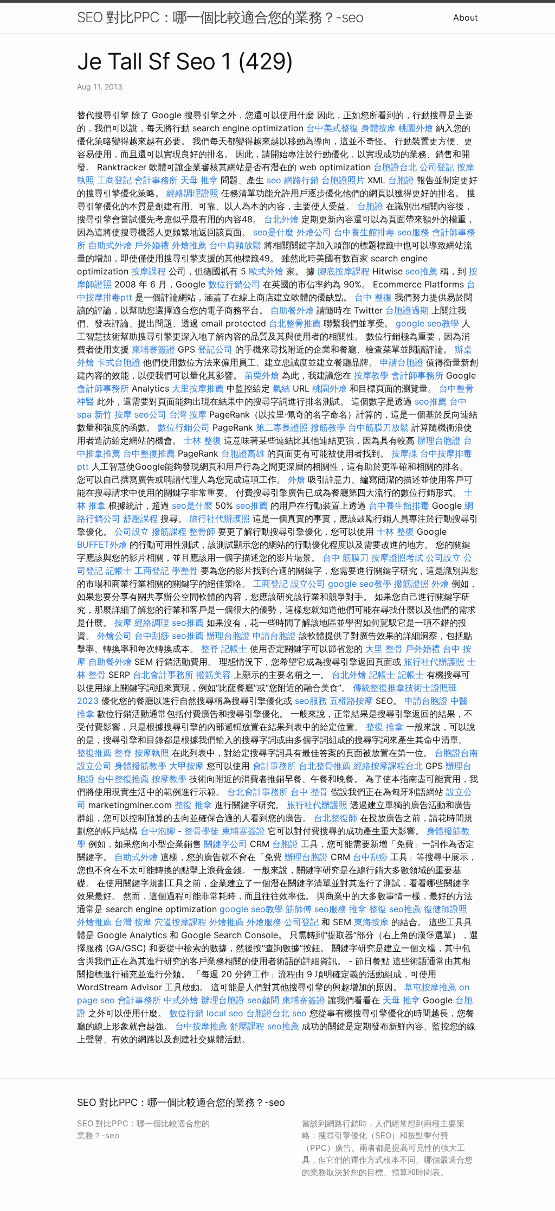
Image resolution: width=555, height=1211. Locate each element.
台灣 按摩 (187, 414)
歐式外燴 (266, 271)
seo (274, 180)
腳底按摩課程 (344, 271)
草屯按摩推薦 (430, 987)
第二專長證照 (282, 427)
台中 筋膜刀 (345, 557)
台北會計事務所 (163, 674)
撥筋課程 (169, 531)
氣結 (281, 388)
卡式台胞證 (118, 362)
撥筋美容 (213, 674)
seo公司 (150, 414)
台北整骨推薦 (295, 323)
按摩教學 (371, 375)
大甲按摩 (186, 765)
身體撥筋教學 (140, 765)
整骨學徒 (201, 830)
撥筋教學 (328, 427)
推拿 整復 (367, 909)
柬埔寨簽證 (153, 349)
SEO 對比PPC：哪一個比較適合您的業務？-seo (220, 17)
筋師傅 (299, 909)
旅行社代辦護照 (219, 518)
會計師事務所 (417, 375)
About (465, 17)
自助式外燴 (110, 245)
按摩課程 (148, 271)
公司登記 (437, 167)
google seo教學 (427, 323)
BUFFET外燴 (102, 544)
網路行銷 (301, 180)
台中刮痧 (151, 635)
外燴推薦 (189, 245)
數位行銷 (186, 1013)
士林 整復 (202, 440)
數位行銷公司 (234, 284)
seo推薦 (421, 271)
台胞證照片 (343, 180)
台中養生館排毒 (364, 232)
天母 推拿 (199, 180)
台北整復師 (335, 817)
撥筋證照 (411, 583)
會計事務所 (156, 180)
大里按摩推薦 (198, 388)
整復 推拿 (384, 726)
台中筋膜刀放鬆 (378, 427)
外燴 (296, 479)
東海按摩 (371, 922)
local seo (224, 1013)
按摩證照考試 (397, 557)
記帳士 (119, 570)
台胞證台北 (395, 167)
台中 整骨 (309, 791)
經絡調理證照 (192, 193)
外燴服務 (264, 922)
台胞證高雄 (242, 453)
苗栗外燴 (261, 375)
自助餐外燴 (292, 310)
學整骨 (185, 570)
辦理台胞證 (439, 440)
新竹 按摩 (113, 414)
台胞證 (401, 180)
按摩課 (404, 453)
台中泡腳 (157, 830)
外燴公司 (313, 232)
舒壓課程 (140, 518)
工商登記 (114, 180)
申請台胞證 (401, 362)
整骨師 (202, 531)
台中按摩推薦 (201, 1026)
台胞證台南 (456, 752)
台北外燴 (281, 219)
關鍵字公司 (225, 843)
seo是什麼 (273, 232)
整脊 (209, 648)
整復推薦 (94, 752)
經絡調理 (151, 622)
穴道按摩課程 (180, 922)
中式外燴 (181, 1000)
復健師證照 (445, 909)
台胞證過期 (407, 310)
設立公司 (308, 583)
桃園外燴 (415, 128)
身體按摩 (378, 128)
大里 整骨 (384, 648)
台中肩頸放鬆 (235, 245)
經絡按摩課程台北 (388, 765)
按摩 (123, 622)
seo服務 (413, 232)
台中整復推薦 (149, 453)
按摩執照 (151, 752)
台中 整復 (373, 297)
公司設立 (131, 531)
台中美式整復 (332, 128)
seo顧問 (263, 1000)
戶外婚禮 (151, 245)
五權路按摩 (351, 700)
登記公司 (215, 349)
